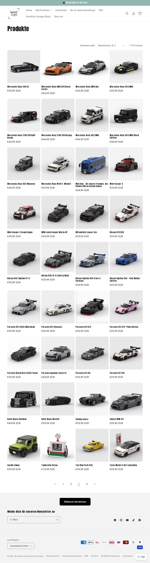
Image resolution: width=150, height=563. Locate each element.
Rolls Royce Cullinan (17, 419)
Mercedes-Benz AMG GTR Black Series (55, 88)
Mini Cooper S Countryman (19, 232)
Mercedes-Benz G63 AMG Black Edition (124, 136)
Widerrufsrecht (52, 556)
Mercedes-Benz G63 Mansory (21, 184)
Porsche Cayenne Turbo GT (54, 373)
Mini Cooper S (116, 184)
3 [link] (79, 484)
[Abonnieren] (56, 519)
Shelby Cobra (82, 419)
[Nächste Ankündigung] (141, 3)
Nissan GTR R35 (117, 232)
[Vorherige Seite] (55, 484)
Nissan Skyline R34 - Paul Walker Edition (125, 279)
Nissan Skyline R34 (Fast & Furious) (88, 279)
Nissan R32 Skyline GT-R (18, 278)
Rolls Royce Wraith (50, 419)
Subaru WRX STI (117, 419)
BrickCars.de (20, 556)
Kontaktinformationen (110, 556)
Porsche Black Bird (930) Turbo (22, 373)
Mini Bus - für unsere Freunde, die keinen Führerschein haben (92, 185)
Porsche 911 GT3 (83, 327)
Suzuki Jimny (13, 465)
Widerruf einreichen (75, 501)
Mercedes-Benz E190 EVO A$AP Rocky (21, 136)
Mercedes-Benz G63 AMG (87, 135)
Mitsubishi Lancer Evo (86, 232)
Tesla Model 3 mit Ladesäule (123, 465)
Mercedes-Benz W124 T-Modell (56, 184)
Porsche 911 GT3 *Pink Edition (124, 327)
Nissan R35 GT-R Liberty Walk (55, 275)
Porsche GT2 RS (83, 373)
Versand (94, 556)
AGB (86, 556)
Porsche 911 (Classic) (51, 327)
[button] (44, 10)
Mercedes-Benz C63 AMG (121, 87)
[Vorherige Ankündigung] (8, 3)
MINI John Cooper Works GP (54, 232)
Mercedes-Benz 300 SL (18, 87)
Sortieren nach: (87, 45)
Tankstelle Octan (49, 465)
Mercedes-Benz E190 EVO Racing (56, 135)
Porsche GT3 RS (117, 373)
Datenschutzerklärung (72, 556)
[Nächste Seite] (95, 484)
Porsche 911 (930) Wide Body (21, 327)
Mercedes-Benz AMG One (87, 87)
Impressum (128, 556)
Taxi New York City (84, 465)
